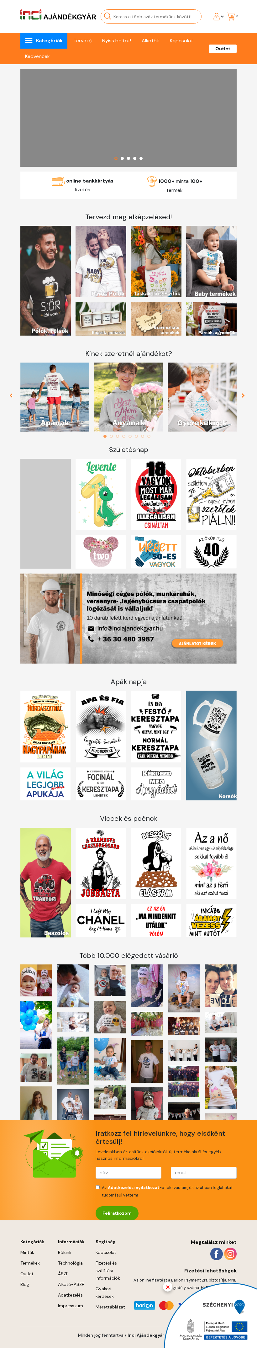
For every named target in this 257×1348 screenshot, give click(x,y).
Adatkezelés (70, 1295)
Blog (24, 1284)
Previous (13, 397)
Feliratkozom (117, 1213)
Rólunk (64, 1252)
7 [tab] (144, 436)
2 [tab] (113, 436)
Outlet (222, 48)
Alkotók (150, 40)
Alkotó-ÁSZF (71, 1284)
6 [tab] (138, 436)
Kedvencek (37, 56)
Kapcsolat (181, 40)
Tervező (82, 40)
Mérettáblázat (110, 1307)
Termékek (30, 1263)
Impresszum (70, 1305)
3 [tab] (119, 436)
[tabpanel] (55, 397)
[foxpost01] (128, 118)
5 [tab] (131, 436)
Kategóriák (49, 40)
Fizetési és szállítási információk (108, 1270)
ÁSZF (63, 1273)
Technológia (70, 1263)
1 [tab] (106, 436)
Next (244, 397)
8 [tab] (150, 436)
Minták (27, 1252)
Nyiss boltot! (116, 40)
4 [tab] (125, 436)
